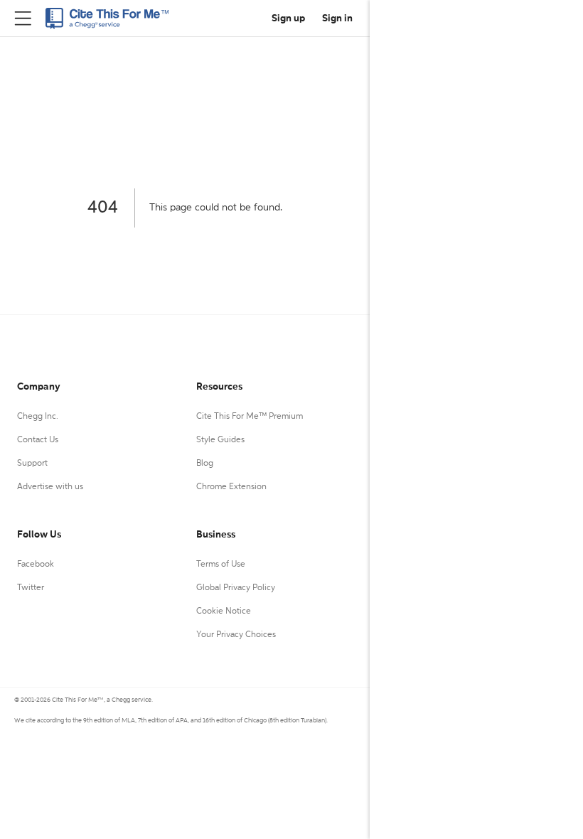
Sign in (337, 18)
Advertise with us (50, 487)
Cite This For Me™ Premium (249, 416)
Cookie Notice (223, 611)
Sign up (288, 18)
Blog (204, 463)
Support (32, 463)
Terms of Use (220, 564)
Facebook (35, 564)
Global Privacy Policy (235, 588)
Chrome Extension (231, 487)
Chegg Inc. (37, 416)
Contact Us (37, 440)
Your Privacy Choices (236, 635)
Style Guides (220, 440)
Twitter (30, 588)
